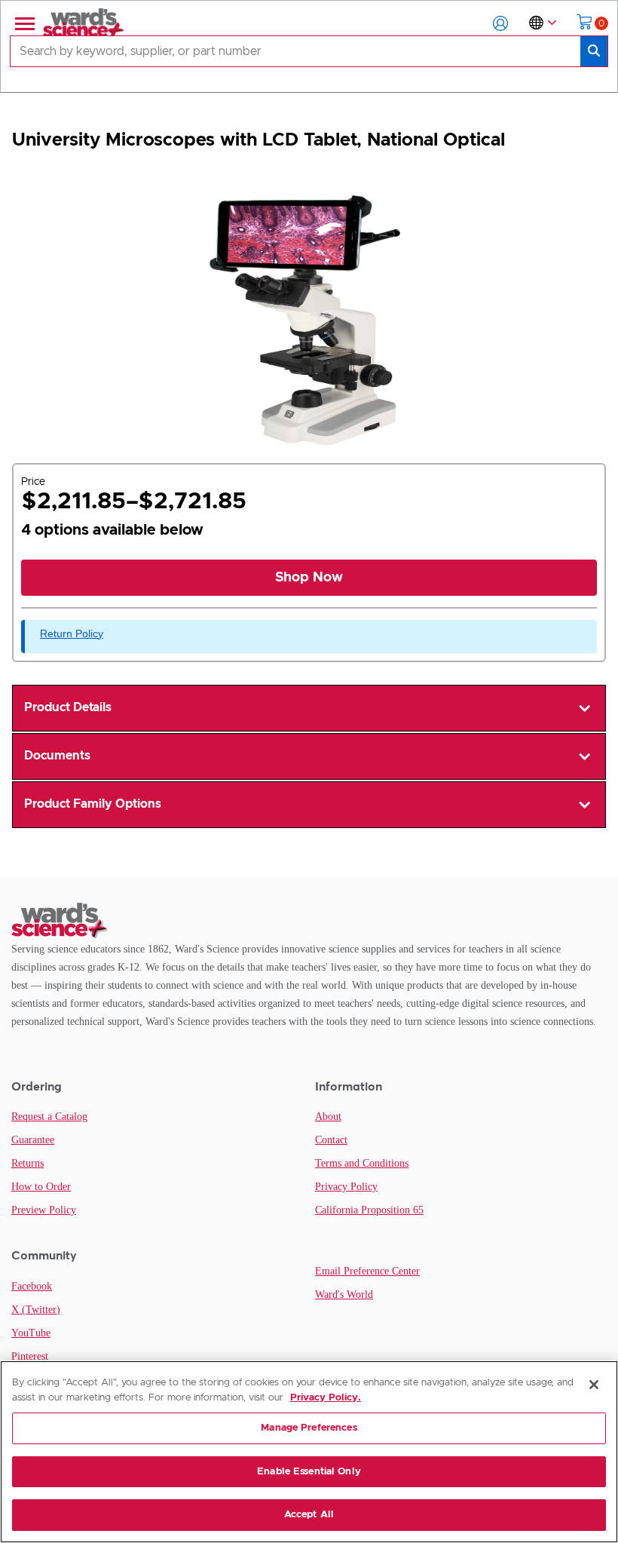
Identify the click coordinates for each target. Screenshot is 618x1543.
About (328, 1116)
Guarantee (32, 1140)
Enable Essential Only (309, 1472)
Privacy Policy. (325, 1398)
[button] (500, 23)
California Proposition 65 (369, 1210)
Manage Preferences (308, 1428)
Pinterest (29, 1356)
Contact (331, 1140)
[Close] (593, 1384)
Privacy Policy (346, 1186)
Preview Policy (43, 1210)
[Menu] (23, 23)
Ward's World (344, 1294)
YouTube (30, 1333)
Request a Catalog (49, 1116)
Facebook (31, 1286)
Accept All (309, 1515)
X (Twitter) (35, 1309)
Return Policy (71, 633)
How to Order (41, 1186)
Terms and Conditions (361, 1163)
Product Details (68, 707)
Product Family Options (92, 804)
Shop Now (309, 577)
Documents (57, 756)
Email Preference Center (367, 1271)
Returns (27, 1163)
